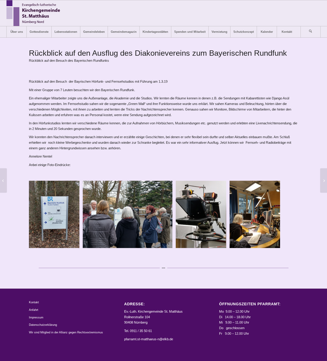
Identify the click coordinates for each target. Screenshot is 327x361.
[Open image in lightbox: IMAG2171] (74, 243)
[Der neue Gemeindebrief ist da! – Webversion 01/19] (3, 180)
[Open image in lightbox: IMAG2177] (221, 243)
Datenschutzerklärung (43, 324)
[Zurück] (39, 214)
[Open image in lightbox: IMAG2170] (167, 243)
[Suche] (311, 31)
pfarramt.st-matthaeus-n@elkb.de (148, 339)
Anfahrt (33, 310)
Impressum (36, 317)
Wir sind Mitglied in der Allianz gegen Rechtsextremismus (66, 332)
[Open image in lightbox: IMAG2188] (275, 243)
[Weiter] (288, 214)
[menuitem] (16, 31)
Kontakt (34, 302)
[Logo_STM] (34, 13)
